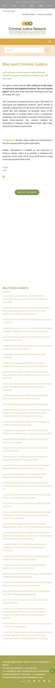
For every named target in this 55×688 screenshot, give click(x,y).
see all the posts (27, 192)
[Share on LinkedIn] (49, 681)
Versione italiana (28, 14)
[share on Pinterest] (44, 681)
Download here (9, 140)
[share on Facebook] (29, 681)
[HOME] (27, 28)
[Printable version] (4, 177)
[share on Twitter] (34, 681)
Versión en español (44, 14)
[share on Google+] (39, 681)
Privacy (6, 665)
